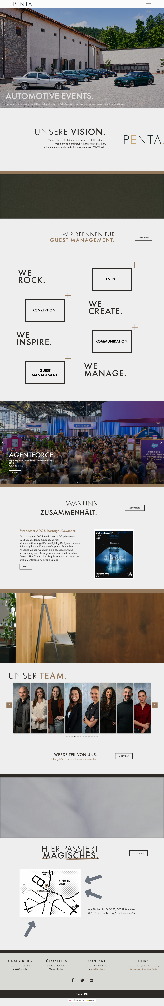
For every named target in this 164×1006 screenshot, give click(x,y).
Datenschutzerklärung (150, 965)
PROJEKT (15, 473)
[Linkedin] (91, 980)
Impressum (132, 965)
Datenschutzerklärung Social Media (143, 969)
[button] (2, 58)
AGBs (139, 965)
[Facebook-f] (72, 980)
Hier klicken (100, 969)
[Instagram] (82, 980)
